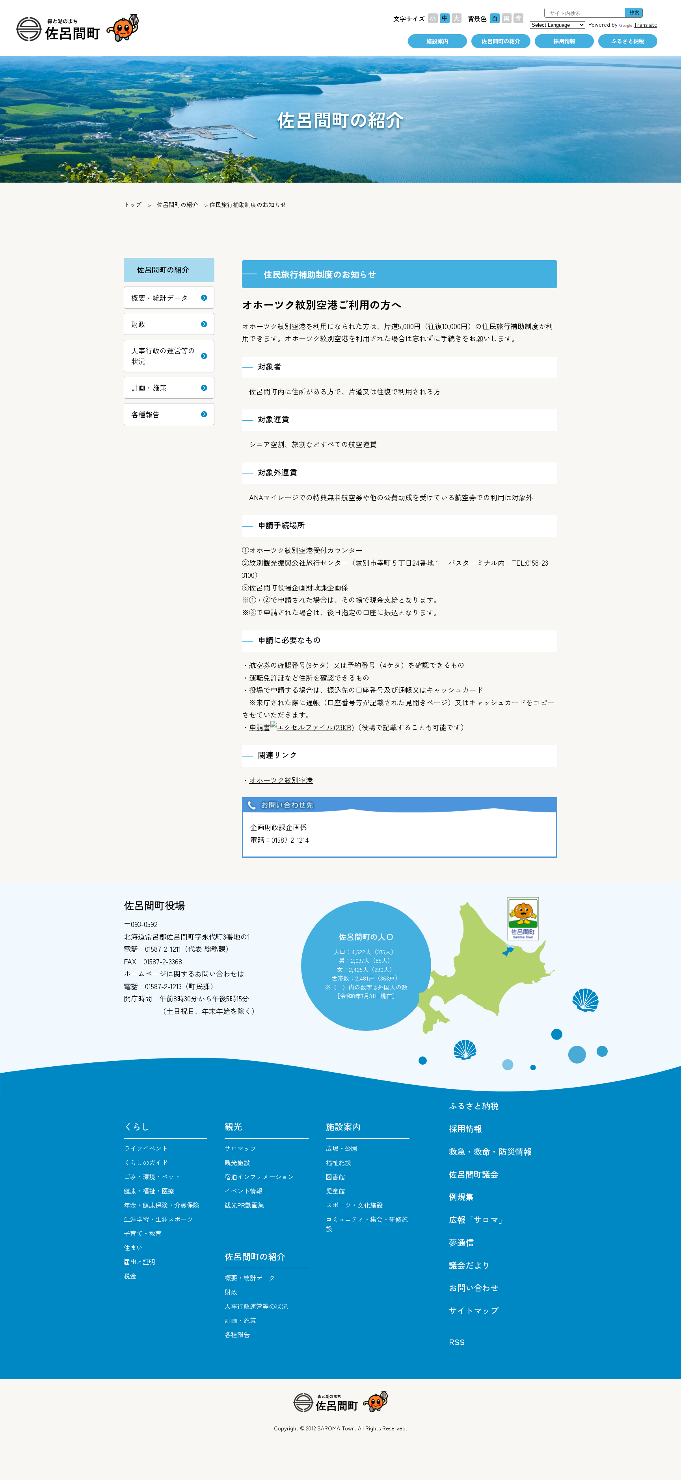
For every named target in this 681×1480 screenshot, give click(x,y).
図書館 (335, 1176)
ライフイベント (146, 1148)
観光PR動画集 (244, 1205)
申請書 (301, 727)
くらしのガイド (146, 1162)
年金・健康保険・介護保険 (161, 1205)
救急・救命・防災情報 (490, 1151)
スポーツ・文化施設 (354, 1205)
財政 (138, 324)
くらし (137, 1126)
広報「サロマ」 (478, 1219)
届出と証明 (139, 1261)
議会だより (469, 1265)
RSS (457, 1341)
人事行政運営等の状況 (256, 1306)
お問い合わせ (474, 1287)
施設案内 (437, 41)
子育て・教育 (143, 1233)
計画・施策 (149, 387)
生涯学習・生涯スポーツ (158, 1219)
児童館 (335, 1190)
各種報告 (145, 414)
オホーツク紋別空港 (281, 780)
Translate (645, 24)
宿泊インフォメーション (259, 1176)
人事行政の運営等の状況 (163, 355)
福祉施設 (338, 1162)
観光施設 (237, 1162)
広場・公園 (341, 1148)
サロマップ (240, 1148)
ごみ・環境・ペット (152, 1176)
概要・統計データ (159, 297)
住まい (133, 1247)
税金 (130, 1275)
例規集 (461, 1196)
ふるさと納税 (627, 41)
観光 (233, 1126)
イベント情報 (243, 1190)
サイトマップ (474, 1310)
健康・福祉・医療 (149, 1190)
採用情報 (564, 41)
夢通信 (461, 1242)
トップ (132, 204)
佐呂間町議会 (474, 1174)
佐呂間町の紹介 (501, 41)
